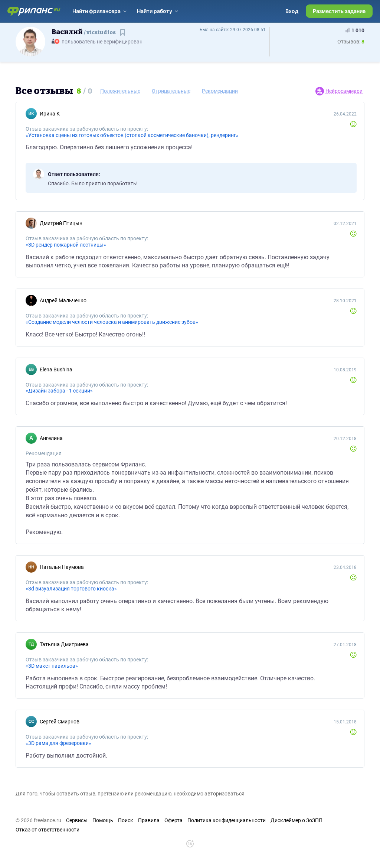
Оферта (173, 820)
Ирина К (50, 114)
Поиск (125, 820)
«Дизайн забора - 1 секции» (59, 391)
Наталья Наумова (62, 567)
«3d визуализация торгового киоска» (71, 589)
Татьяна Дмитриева (64, 644)
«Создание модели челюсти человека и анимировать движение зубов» (112, 322)
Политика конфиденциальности (226, 820)
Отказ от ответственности (47, 830)
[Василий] (30, 41)
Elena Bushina (56, 369)
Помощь (102, 820)
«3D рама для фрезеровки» (58, 743)
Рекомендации (220, 91)
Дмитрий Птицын (61, 223)
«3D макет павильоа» (52, 666)
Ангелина (51, 438)
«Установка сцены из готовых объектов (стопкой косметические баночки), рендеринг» (132, 135)
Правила (149, 820)
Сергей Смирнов (59, 722)
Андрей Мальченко (63, 300)
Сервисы (77, 820)
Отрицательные (171, 91)
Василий (84, 32)
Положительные (120, 91)
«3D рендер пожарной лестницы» (66, 245)
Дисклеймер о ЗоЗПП (296, 820)
